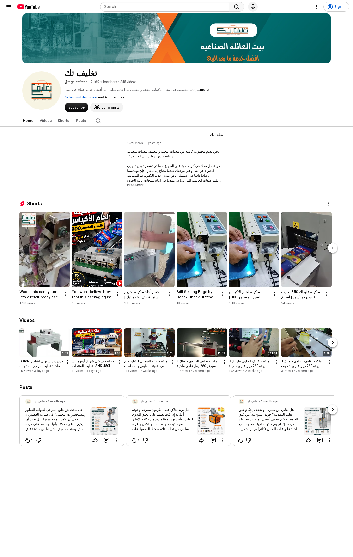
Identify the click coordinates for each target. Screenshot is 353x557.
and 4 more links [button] (111, 97)
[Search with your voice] (253, 7)
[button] (135, 185)
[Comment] (106, 440)
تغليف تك (216, 135)
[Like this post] (240, 440)
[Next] (332, 248)
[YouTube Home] (28, 6)
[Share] (95, 440)
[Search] (236, 7)
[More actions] (329, 203)
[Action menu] (116, 440)
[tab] (28, 121)
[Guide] (9, 7)
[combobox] (166, 7)
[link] (71, 422)
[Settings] (317, 7)
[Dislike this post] (39, 440)
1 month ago (56, 401)
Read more (135, 185)
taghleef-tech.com (82, 97)
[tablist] (176, 121)
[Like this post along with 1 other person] (27, 440)
